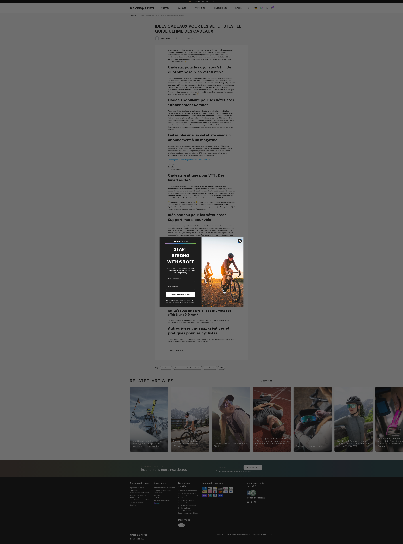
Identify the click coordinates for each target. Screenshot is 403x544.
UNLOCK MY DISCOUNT (180, 294)
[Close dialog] (240, 241)
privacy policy (178, 305)
